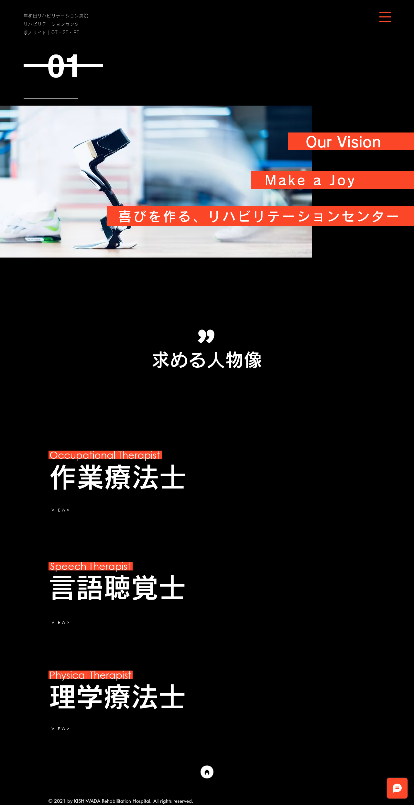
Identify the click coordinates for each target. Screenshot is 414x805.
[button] (385, 17)
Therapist (90, 566)
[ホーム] (207, 771)
